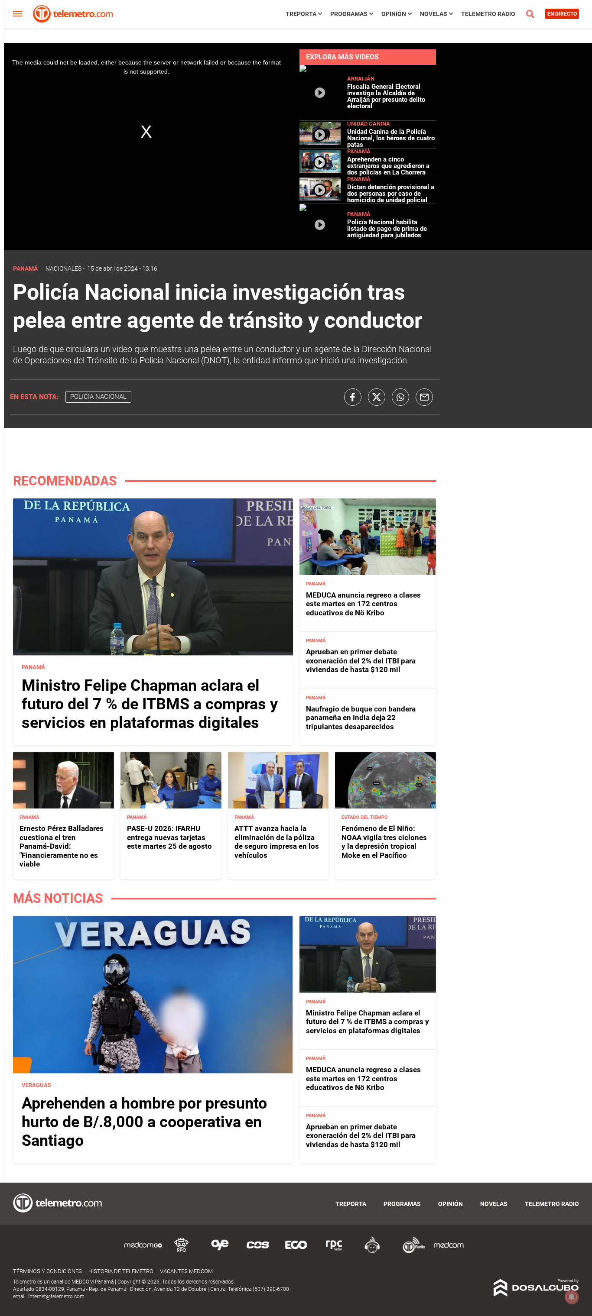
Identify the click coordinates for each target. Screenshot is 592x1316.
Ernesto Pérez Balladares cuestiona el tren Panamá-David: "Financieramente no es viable (62, 846)
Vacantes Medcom (186, 1271)
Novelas (433, 14)
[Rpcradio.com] (334, 1252)
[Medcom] (448, 1252)
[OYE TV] (220, 1252)
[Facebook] (352, 397)
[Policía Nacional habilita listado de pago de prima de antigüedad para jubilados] (320, 242)
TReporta (301, 14)
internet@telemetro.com (56, 1296)
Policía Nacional (98, 397)
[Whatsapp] (400, 397)
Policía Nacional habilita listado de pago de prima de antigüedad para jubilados (387, 228)
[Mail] (424, 397)
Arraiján (360, 78)
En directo (562, 14)
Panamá (359, 151)
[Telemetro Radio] (410, 1252)
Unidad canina (368, 123)
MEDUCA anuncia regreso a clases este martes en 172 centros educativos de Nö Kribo (363, 604)
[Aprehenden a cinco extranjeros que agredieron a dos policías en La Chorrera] (320, 171)
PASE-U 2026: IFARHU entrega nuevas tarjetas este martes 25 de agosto (169, 837)
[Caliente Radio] (372, 1252)
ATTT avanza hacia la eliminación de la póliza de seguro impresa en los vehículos (276, 841)
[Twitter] (376, 397)
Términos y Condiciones (47, 1271)
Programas (349, 14)
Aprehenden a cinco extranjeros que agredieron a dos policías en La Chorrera (388, 165)
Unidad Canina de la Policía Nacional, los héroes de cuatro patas (391, 138)
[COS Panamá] (258, 1252)
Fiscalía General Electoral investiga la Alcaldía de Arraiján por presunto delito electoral (386, 96)
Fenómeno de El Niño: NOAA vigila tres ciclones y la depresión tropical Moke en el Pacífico (384, 841)
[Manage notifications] (572, 1297)
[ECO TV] (296, 1252)
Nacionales (63, 268)
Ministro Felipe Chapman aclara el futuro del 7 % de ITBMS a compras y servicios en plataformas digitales (150, 704)
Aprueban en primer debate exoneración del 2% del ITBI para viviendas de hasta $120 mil (361, 660)
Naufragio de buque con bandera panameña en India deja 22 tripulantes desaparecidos (361, 718)
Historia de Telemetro (120, 1271)
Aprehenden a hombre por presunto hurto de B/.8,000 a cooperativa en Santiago (144, 1122)
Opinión (393, 14)
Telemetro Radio (488, 14)
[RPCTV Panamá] (182, 1252)
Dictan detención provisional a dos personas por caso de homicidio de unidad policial (390, 193)
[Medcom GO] (143, 1252)
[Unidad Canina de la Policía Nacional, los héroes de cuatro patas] (320, 143)
